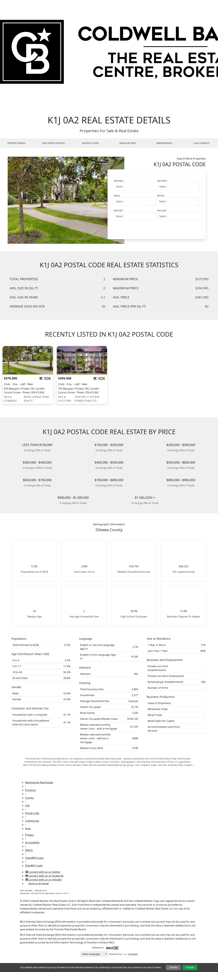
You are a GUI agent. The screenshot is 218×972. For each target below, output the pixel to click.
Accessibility (32, 842)
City (27, 805)
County (29, 798)
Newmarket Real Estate (39, 782)
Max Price (162, 181)
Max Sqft (161, 210)
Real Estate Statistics (53, 143)
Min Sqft (118, 210)
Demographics (164, 143)
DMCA (29, 850)
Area (28, 828)
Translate (133, 954)
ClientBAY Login (34, 858)
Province (30, 790)
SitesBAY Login (34, 865)
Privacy (29, 835)
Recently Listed (90, 143)
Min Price (119, 181)
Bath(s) (161, 195)
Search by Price (127, 143)
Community (32, 821)
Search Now (186, 227)
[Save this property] (49, 350)
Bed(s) (117, 195)
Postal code (32, 813)
